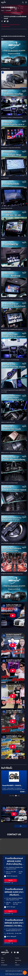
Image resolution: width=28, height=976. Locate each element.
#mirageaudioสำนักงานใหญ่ (14, 24)
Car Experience (4, 965)
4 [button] (19, 795)
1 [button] (10, 795)
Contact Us (17, 965)
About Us (3, 960)
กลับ (21, 826)
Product (2, 962)
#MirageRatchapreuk (5, 26)
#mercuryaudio (4, 24)
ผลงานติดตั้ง (8, 10)
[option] (14, 782)
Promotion (17, 958)
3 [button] (16, 795)
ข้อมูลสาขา (10, 880)
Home (2, 10)
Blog (16, 962)
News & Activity (18, 960)
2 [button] (13, 795)
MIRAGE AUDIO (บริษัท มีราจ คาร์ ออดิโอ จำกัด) (14, 971)
